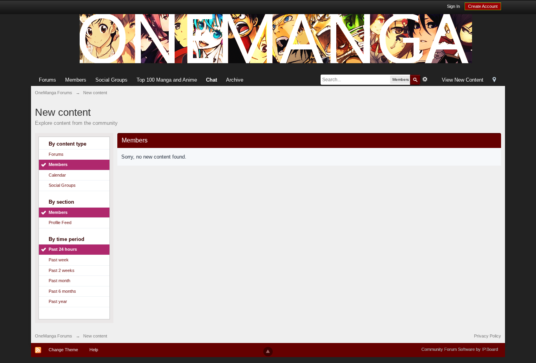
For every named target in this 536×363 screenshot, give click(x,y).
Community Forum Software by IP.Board (459, 349)
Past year (58, 301)
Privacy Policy (487, 336)
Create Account (483, 6)
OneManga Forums (53, 336)
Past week (59, 259)
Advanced (425, 79)
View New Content (462, 80)
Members (75, 80)
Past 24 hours (63, 249)
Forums (47, 80)
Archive (234, 80)
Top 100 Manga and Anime (167, 80)
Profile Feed (60, 222)
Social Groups (111, 80)
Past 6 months (62, 291)
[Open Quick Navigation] (494, 80)
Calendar (57, 175)
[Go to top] (268, 351)
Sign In (453, 6)
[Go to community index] (276, 38)
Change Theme (63, 349)
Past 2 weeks (62, 270)
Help (93, 349)
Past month (59, 280)
